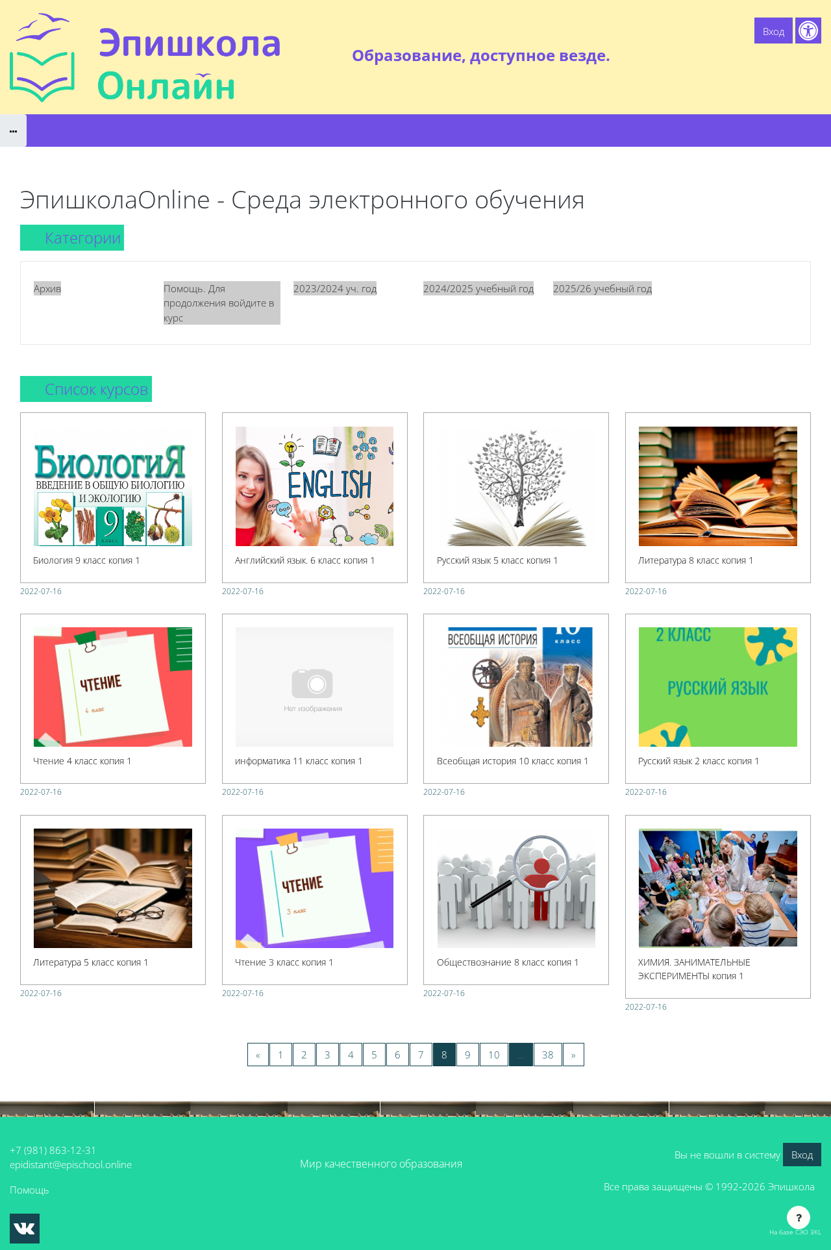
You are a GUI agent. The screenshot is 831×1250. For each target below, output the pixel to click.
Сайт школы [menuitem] (679, 55)
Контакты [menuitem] (794, 55)
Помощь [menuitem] (740, 55)
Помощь (29, 1189)
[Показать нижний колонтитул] (798, 1217)
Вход (773, 31)
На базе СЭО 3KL (795, 1231)
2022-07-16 (41, 591)
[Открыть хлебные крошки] (13, 130)
